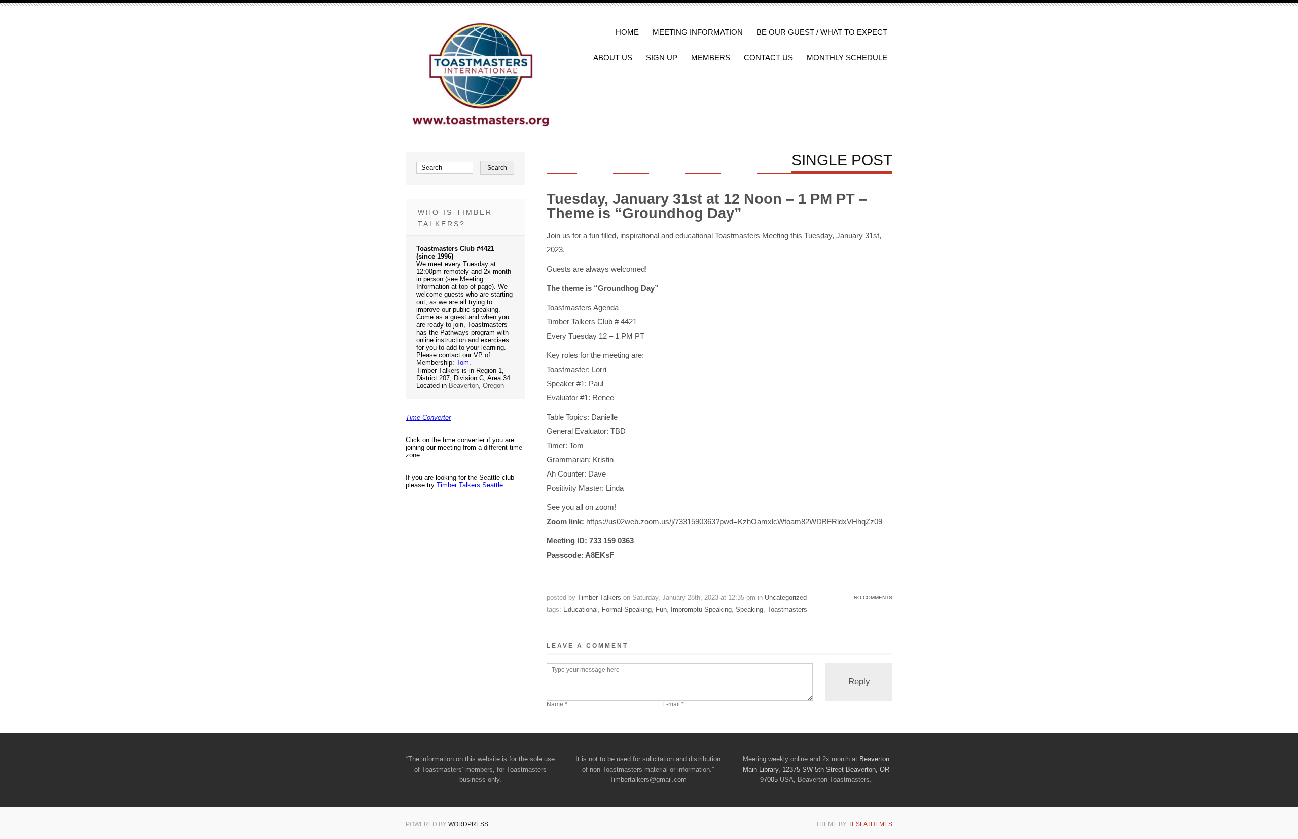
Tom (462, 363)
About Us (612, 57)
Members (710, 57)
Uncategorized (786, 597)
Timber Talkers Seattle (470, 485)
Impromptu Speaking (701, 609)
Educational (580, 609)
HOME (627, 32)
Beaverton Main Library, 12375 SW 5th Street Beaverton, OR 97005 (816, 769)
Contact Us (768, 57)
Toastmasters (787, 609)
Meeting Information (698, 32)
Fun (661, 609)
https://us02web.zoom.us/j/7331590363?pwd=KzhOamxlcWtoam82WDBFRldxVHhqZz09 (734, 521)
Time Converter (428, 417)
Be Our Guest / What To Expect (821, 32)
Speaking (749, 609)
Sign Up (661, 57)
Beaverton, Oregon (476, 385)
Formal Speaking (627, 609)
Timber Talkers (599, 597)
